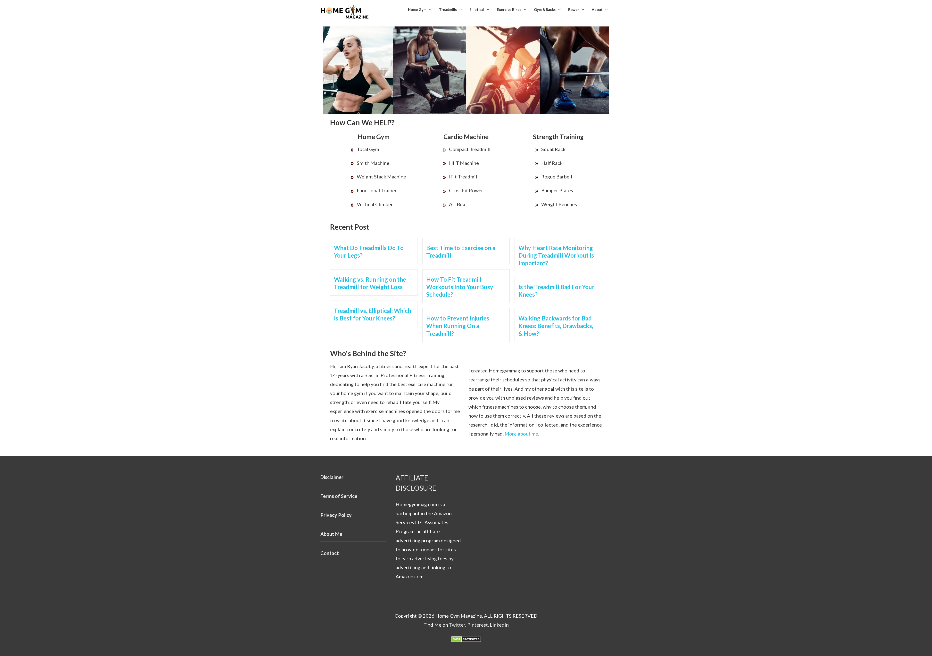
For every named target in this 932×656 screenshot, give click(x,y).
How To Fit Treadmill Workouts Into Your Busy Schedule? (459, 287)
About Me (331, 534)
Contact (329, 553)
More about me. (522, 434)
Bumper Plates (557, 190)
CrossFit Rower (466, 190)
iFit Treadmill (464, 176)
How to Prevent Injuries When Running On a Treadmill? (457, 326)
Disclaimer (331, 477)
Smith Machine (373, 163)
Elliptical (476, 9)
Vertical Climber (375, 204)
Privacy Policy (336, 515)
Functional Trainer (377, 190)
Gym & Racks (545, 9)
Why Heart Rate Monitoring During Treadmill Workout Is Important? (556, 255)
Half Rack (552, 163)
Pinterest (477, 625)
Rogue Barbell (556, 176)
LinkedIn (499, 625)
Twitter (457, 625)
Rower (573, 9)
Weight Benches (559, 204)
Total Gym (368, 149)
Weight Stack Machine (381, 176)
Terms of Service (338, 496)
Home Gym (417, 9)
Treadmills (448, 9)
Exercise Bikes (509, 9)
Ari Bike (457, 204)
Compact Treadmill (470, 149)
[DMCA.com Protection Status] (466, 638)
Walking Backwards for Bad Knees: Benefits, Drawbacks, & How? (555, 326)
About (597, 9)
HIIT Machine (464, 163)
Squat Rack (553, 149)
